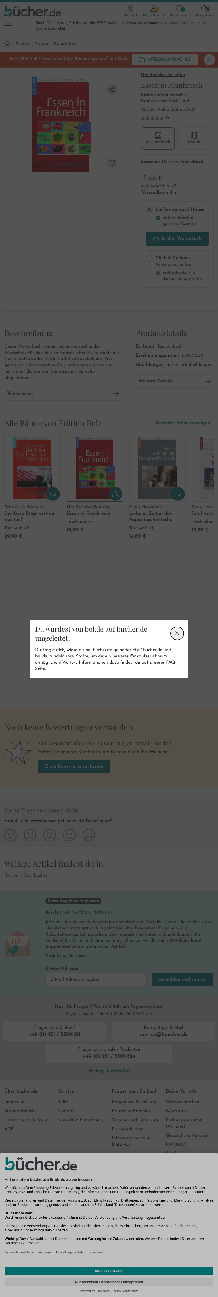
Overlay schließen (177, 633)
